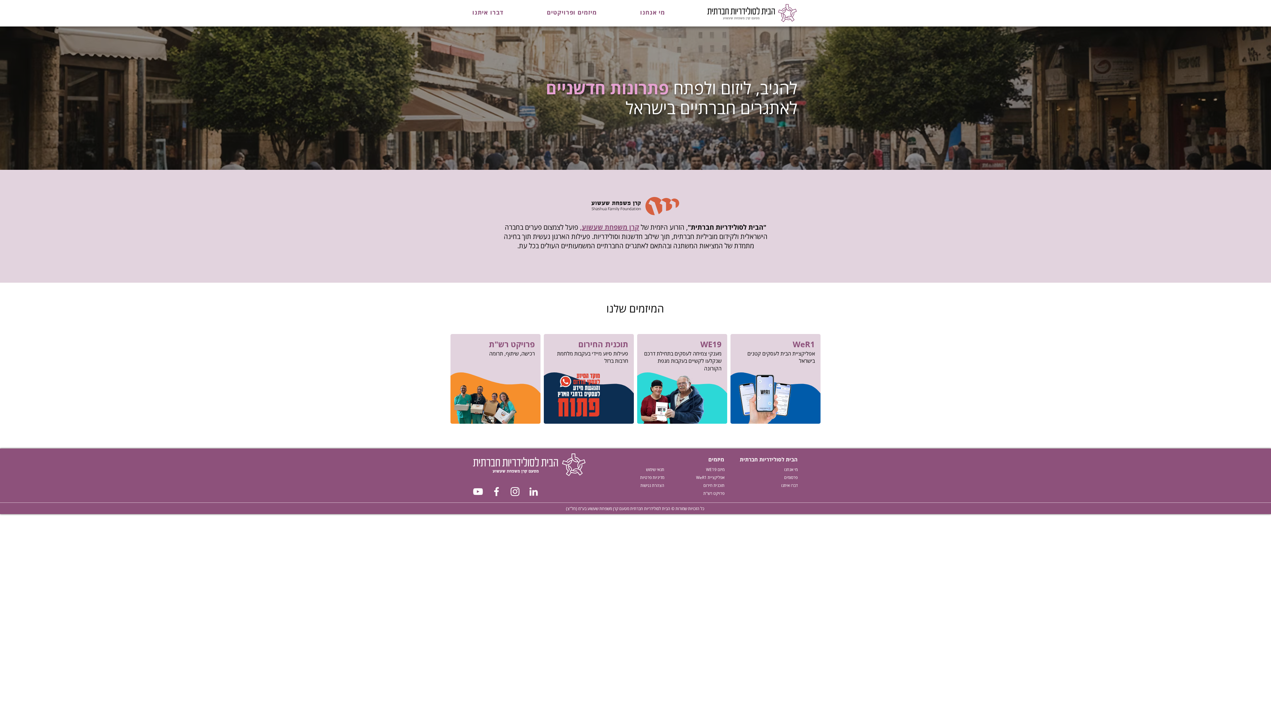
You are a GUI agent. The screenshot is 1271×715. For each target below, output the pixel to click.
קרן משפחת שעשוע (610, 227)
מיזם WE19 (715, 469)
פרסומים (791, 477)
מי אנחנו (791, 469)
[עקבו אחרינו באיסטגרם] (515, 492)
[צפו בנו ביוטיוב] (478, 492)
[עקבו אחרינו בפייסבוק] (496, 492)
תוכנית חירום (714, 485)
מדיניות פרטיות (652, 477)
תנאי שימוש (655, 469)
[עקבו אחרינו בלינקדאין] (534, 492)
